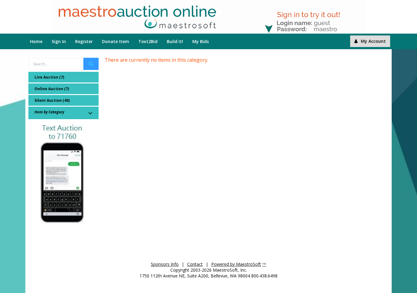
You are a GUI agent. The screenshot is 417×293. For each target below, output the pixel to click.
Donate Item (115, 41)
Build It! (175, 41)
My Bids (200, 41)
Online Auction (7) (51, 88)
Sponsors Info (165, 264)
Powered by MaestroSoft (236, 264)
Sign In (59, 41)
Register (84, 41)
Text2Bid (148, 41)
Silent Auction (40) (52, 100)
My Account (373, 41)
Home (36, 41)
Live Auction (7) (49, 77)
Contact (195, 264)
